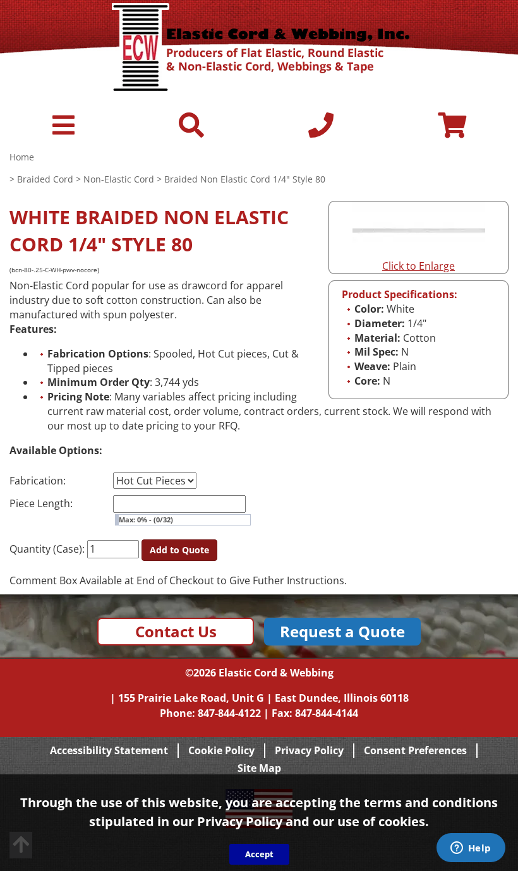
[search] (191, 131)
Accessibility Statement (109, 750)
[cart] (452, 131)
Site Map (259, 768)
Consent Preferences (415, 750)
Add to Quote (179, 550)
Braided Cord (45, 179)
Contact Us (176, 631)
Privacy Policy (309, 750)
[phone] (321, 131)
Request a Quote (342, 631)
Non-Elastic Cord (118, 179)
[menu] (63, 131)
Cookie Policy (221, 750)
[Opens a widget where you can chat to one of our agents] (470, 849)
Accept (259, 854)
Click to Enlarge (418, 266)
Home (21, 157)
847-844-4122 (229, 713)
